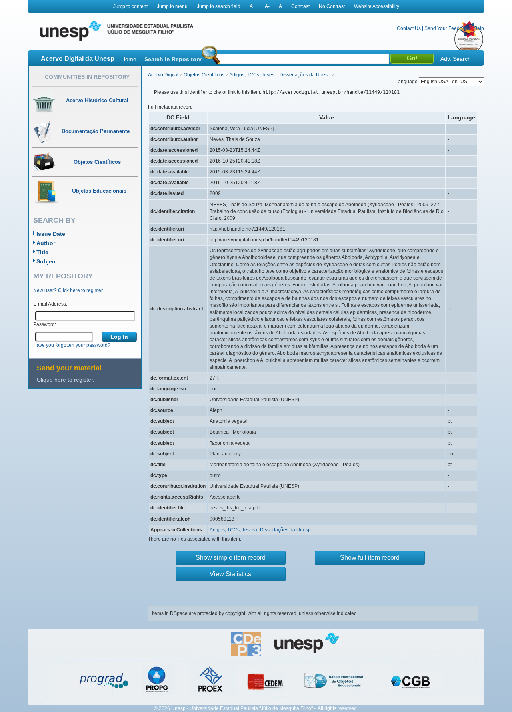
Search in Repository (173, 59)
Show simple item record (231, 557)
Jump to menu (172, 6)
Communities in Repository (87, 77)
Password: (44, 324)
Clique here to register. (65, 379)
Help (479, 28)
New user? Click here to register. (68, 290)
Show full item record (370, 557)
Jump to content (130, 6)
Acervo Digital (163, 75)
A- (267, 6)
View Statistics (230, 574)
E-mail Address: (50, 304)
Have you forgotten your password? (71, 345)
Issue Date (50, 234)
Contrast (300, 6)
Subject (46, 261)
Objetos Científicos (204, 75)
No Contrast (332, 6)
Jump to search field (218, 6)
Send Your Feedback (447, 28)
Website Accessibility (376, 6)
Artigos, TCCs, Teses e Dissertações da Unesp (279, 75)
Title (42, 252)
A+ (253, 6)
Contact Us (409, 28)
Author (45, 243)
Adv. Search (455, 59)
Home (128, 59)
